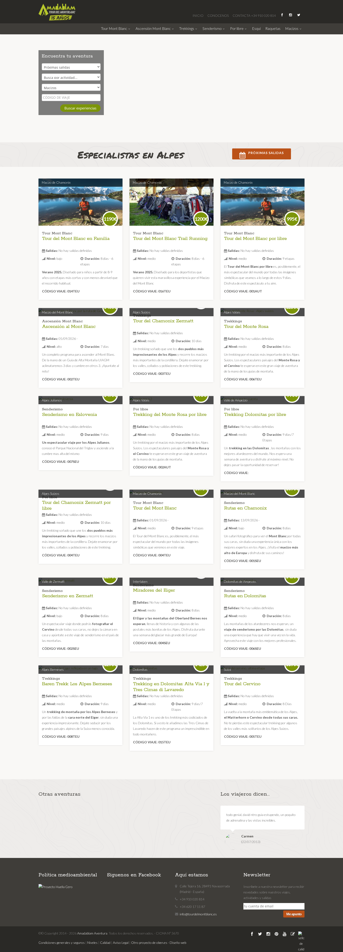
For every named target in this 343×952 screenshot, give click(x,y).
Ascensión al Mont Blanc (68, 326)
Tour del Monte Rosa (246, 326)
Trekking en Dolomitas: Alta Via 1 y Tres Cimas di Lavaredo (171, 687)
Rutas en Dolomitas (245, 596)
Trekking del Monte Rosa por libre (169, 414)
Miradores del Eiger (154, 590)
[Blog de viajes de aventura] (293, 934)
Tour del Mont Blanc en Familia (75, 238)
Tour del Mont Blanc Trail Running (170, 238)
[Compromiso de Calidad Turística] (301, 944)
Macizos (292, 28)
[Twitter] (260, 934)
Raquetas (272, 28)
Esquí (256, 28)
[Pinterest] (277, 934)
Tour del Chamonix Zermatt (163, 321)
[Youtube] (285, 934)
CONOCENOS (218, 16)
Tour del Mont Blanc (154, 508)
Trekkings (187, 28)
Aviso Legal (121, 943)
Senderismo (212, 28)
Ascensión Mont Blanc (154, 28)
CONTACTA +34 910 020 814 (254, 16)
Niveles (92, 943)
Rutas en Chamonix (245, 508)
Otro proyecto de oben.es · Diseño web (158, 943)
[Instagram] (291, 15)
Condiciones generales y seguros (61, 943)
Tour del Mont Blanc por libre (255, 238)
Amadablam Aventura (92, 933)
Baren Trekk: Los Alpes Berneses (77, 684)
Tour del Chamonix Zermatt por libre (76, 505)
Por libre (237, 28)
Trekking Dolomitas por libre (255, 414)
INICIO (198, 16)
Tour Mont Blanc (114, 28)
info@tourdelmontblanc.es (198, 914)
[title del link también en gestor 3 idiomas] (80, 208)
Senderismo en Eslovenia (69, 414)
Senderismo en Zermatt (67, 596)
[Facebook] (252, 934)
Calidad (105, 943)
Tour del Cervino (242, 684)
